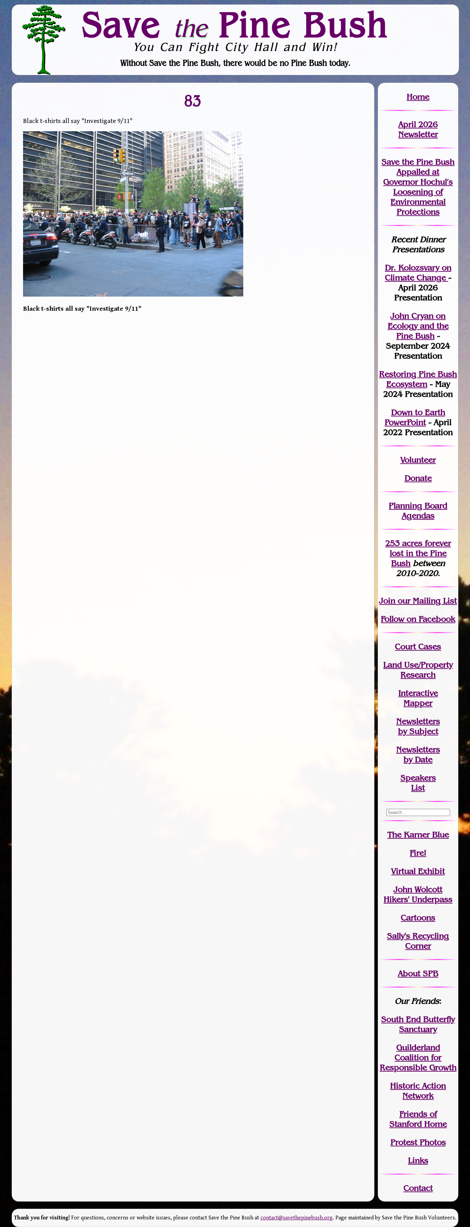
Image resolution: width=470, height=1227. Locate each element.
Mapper (418, 703)
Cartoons (418, 917)
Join (387, 601)
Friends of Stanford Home (418, 1119)
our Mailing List (426, 601)
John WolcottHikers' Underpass (418, 894)
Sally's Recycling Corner (418, 941)
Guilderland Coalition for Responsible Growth (418, 1057)
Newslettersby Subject (418, 726)
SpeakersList (418, 783)
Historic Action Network (418, 1091)
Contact (418, 1188)
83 (193, 100)
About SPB (418, 973)
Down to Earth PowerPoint (415, 417)
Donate (418, 478)
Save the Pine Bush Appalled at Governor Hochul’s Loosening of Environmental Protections (418, 187)
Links (418, 1160)
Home (418, 97)
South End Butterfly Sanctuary (418, 1024)
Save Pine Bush (235, 24)
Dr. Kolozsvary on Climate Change (418, 272)
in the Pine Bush (420, 553)
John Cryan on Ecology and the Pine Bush (418, 326)
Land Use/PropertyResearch (418, 670)
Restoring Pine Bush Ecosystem (418, 379)
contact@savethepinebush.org (296, 1218)
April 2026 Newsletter (418, 129)
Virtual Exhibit (418, 871)
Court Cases (418, 646)
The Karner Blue (418, 834)
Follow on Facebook (418, 619)
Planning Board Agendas (418, 510)
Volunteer (418, 460)
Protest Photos (418, 1142)
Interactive (418, 693)
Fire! (418, 853)
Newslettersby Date (418, 754)
